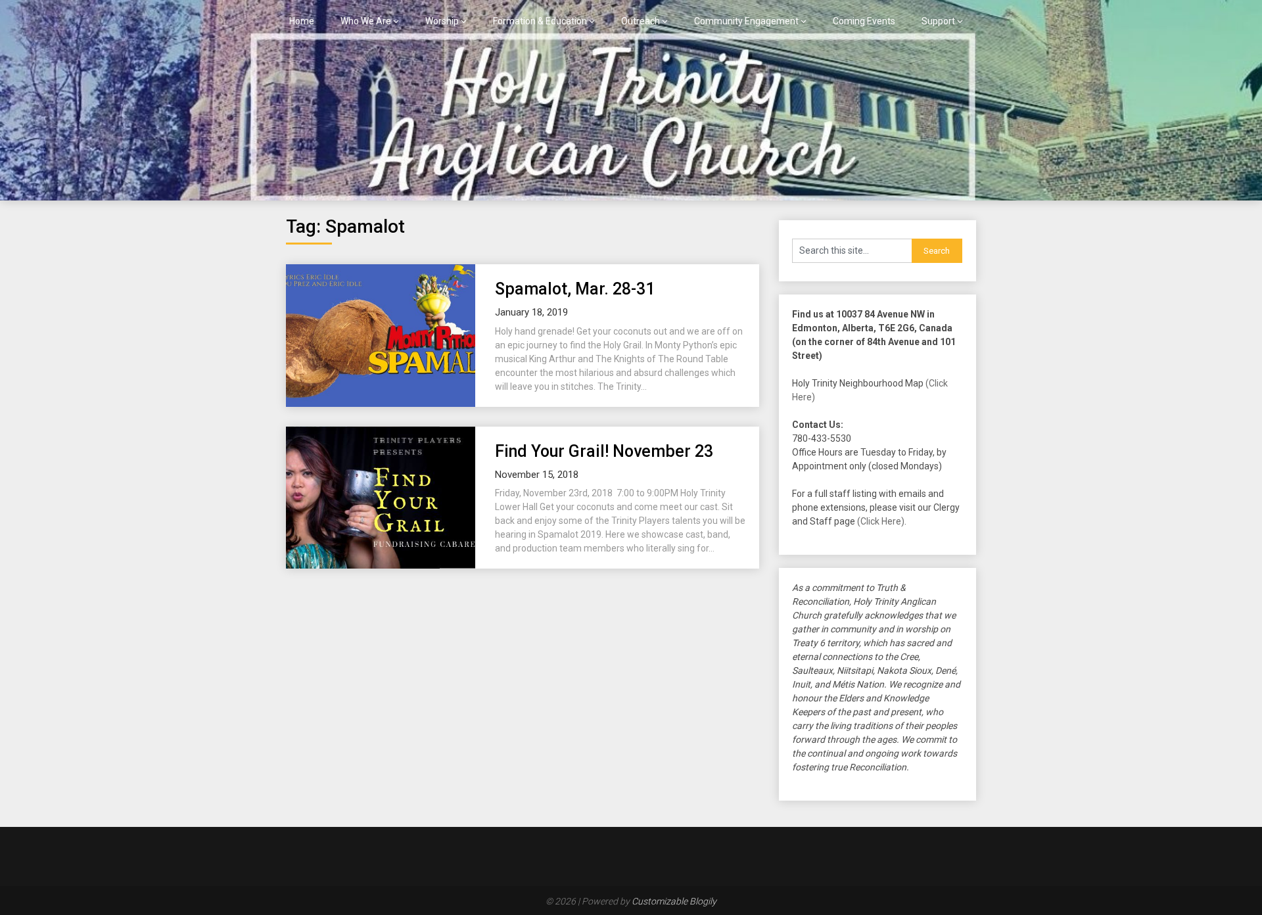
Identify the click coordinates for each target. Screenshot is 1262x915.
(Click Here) (880, 521)
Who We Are (365, 21)
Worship (442, 21)
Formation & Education (540, 21)
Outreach (640, 21)
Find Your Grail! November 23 (604, 451)
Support (938, 21)
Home (301, 21)
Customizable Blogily (674, 901)
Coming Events (864, 21)
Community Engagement (746, 21)
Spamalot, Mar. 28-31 (575, 288)
